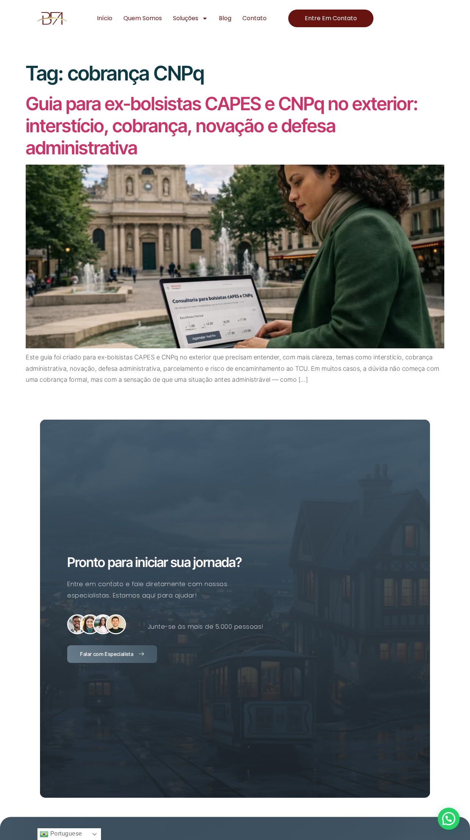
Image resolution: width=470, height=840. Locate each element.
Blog (225, 18)
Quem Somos (142, 18)
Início (104, 18)
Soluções (185, 18)
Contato (254, 18)
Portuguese (65, 833)
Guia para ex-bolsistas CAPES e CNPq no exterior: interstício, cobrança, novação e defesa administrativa (222, 126)
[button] (449, 819)
